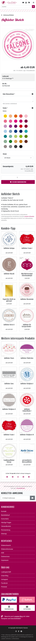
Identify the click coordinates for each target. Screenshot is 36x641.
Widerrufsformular (7, 549)
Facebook (4, 583)
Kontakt (3, 511)
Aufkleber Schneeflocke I (27, 410)
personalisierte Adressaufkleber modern (27, 462)
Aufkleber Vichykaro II (9, 409)
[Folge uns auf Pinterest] (21, 631)
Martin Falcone (23, 628)
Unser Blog (4, 576)
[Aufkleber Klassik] (9, 264)
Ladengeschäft (6, 572)
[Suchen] (33, 6)
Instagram (4, 579)
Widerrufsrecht (6, 545)
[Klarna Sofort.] (27, 599)
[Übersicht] (18, 477)
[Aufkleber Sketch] (18, 44)
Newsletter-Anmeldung (12, 493)
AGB (2, 553)
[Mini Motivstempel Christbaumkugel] (27, 264)
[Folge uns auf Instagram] (16, 631)
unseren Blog (18, 616)
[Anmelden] (32, 498)
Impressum (4, 560)
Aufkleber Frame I (27, 248)
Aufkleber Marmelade (27, 299)
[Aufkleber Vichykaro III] (27, 425)
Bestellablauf (5, 515)
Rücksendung (5, 530)
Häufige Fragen (6, 522)
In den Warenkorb (19, 182)
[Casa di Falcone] (9, 2)
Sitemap (4, 534)
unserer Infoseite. (29, 216)
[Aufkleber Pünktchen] (27, 349)
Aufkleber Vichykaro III (27, 435)
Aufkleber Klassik (9, 274)
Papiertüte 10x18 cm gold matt (9, 300)
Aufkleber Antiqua (9, 248)
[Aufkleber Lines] (9, 374)
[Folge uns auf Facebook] (18, 631)
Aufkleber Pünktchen (27, 358)
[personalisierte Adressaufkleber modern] (27, 451)
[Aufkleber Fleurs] (9, 349)
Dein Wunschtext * (9, 94)
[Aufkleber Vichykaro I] (27, 374)
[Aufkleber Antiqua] (9, 239)
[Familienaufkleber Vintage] (9, 451)
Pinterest (4, 587)
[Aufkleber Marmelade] (27, 290)
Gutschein (27, 609)
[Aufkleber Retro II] (9, 315)
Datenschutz (5, 556)
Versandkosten (30, 70)
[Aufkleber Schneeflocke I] (27, 400)
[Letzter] (29, 477)
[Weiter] (23, 477)
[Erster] (7, 477)
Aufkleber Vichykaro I (26, 384)
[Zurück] (12, 477)
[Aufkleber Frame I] (27, 239)
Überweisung (9, 609)
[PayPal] (9, 599)
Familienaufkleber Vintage (9, 461)
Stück (5, 154)
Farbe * (5, 108)
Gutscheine (5, 519)
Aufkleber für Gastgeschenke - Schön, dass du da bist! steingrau (27, 327)
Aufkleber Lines (9, 384)
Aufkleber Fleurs (9, 358)
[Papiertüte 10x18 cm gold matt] (9, 290)
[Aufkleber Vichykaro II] (9, 400)
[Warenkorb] (29, 2)
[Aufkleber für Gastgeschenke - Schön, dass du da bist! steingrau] (27, 315)
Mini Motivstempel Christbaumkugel (27, 274)
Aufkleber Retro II (9, 325)
